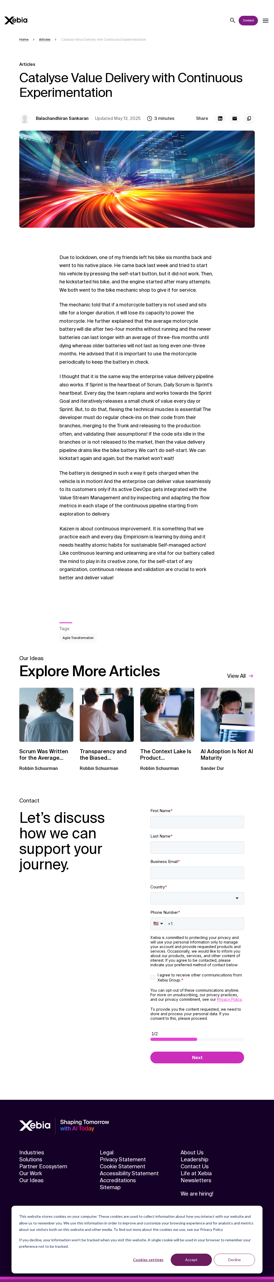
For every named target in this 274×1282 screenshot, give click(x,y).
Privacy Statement (123, 1159)
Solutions (30, 1159)
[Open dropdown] (265, 20)
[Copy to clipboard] (249, 118)
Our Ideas (31, 1180)
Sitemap (110, 1187)
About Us (192, 1152)
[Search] (233, 20)
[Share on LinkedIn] (220, 118)
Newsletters (196, 1180)
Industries (31, 1152)
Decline (234, 1259)
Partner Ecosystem (43, 1166)
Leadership (194, 1159)
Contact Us (195, 1166)
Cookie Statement (122, 1166)
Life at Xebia (196, 1173)
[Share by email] (234, 118)
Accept (191, 1259)
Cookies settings (148, 1259)
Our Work (30, 1173)
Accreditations (118, 1180)
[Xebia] (15, 20)
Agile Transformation (78, 638)
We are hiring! (197, 1193)
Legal (106, 1152)
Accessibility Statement (129, 1173)
